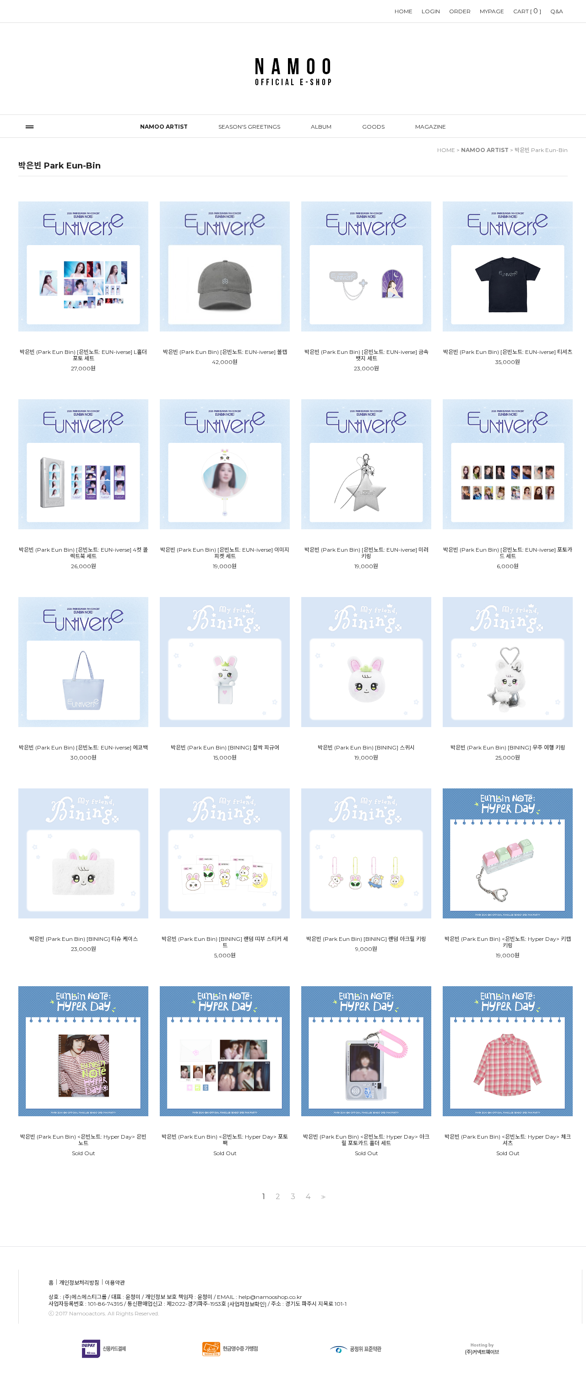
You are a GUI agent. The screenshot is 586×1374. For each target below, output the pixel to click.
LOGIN (431, 11)
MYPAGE (492, 11)
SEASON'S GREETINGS (249, 126)
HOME (403, 11)
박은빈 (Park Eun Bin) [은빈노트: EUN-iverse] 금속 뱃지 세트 (366, 355)
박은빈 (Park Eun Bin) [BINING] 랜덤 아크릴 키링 (366, 939)
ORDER (460, 11)
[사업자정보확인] (247, 1304)
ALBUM (321, 126)
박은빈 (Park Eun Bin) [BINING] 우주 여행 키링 (507, 747)
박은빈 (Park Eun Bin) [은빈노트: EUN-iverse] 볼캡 (225, 352)
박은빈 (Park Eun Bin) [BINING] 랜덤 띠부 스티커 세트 (225, 942)
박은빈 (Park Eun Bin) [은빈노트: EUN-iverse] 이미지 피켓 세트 (224, 553)
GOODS (373, 126)
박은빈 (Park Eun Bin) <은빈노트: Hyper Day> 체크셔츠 (508, 1140)
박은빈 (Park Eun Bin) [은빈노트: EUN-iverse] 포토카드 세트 (507, 553)
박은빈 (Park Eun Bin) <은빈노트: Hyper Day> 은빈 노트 (83, 1140)
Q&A (556, 11)
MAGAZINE (430, 126)
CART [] (527, 11)
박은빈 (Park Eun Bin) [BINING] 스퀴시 (366, 747)
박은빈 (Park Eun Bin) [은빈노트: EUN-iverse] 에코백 (83, 747)
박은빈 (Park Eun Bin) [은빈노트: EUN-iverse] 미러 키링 (366, 553)
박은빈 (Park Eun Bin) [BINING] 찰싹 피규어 (225, 747)
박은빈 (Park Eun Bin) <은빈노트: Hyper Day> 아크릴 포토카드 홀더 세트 (366, 1140)
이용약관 (115, 1283)
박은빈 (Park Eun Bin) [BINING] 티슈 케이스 (83, 939)
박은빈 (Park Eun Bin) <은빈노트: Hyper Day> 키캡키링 (508, 942)
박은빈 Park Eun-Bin (541, 150)
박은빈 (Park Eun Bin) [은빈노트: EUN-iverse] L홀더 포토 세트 (83, 355)
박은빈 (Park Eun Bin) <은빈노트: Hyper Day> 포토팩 (225, 1140)
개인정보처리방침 (79, 1283)
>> (322, 1197)
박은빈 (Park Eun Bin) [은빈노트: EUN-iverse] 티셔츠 (507, 352)
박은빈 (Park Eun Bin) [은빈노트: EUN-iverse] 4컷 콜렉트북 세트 (83, 553)
